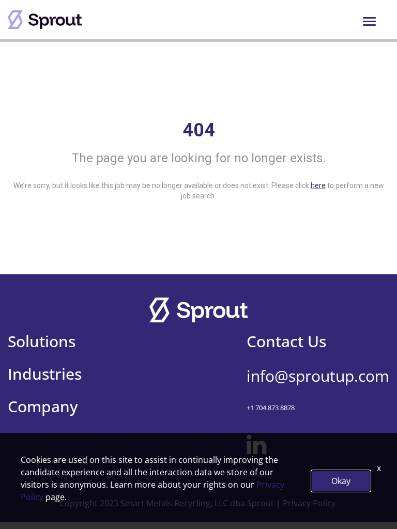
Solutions (41, 341)
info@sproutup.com (318, 375)
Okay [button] (340, 481)
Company (43, 406)
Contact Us (286, 341)
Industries (45, 373)
